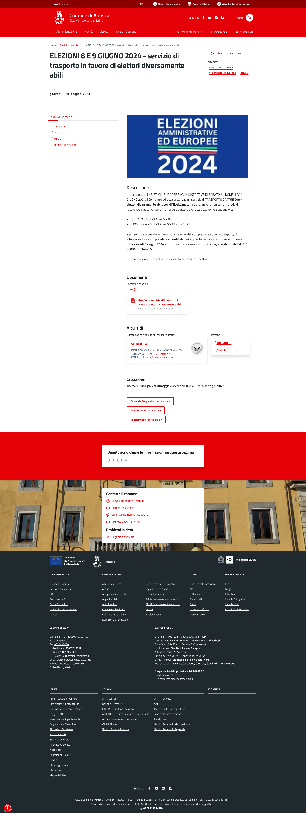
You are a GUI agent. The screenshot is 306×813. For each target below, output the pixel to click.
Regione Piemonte (61, 3)
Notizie (74, 45)
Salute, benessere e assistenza (162, 599)
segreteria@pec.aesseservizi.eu (176, 679)
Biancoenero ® (165, 804)
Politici (53, 614)
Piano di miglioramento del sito (66, 709)
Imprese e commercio (157, 589)
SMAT (157, 704)
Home (53, 45)
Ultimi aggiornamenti (61, 765)
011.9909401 (61, 640)
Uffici (52, 594)
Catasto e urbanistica (113, 609)
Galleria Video (232, 604)
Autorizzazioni (109, 604)
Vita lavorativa (153, 614)
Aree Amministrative (61, 589)
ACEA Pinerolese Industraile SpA (119, 719)
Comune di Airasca (89, 15)
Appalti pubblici (110, 599)
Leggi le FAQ (56, 714)
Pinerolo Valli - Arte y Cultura (169, 709)
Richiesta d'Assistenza (61, 729)
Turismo (149, 609)
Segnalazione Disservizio (63, 724)
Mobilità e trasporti (155, 594)
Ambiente (107, 589)
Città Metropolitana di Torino (86, 20)
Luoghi (228, 589)
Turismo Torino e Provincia (115, 729)
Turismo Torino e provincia (167, 714)
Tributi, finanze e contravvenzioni (163, 604)
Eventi (228, 584)
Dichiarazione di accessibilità (64, 704)
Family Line (160, 719)
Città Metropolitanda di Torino (118, 709)
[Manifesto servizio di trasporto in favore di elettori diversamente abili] (133, 300)
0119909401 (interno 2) (158, 354)
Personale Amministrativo (63, 609)
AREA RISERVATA (153, 808)
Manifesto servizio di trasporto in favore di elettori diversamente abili (159, 302)
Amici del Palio (110, 699)
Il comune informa (199, 609)
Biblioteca (195, 594)
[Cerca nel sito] (249, 18)
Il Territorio (230, 594)
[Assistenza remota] (226, 800)
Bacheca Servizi (58, 734)
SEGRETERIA (139, 344)
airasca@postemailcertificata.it (72, 656)
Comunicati (196, 599)
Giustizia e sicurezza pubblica (161, 584)
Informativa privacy (60, 744)
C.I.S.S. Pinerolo (110, 724)
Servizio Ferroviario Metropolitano (172, 724)
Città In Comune (214, 800)
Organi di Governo (59, 584)
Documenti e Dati (59, 599)
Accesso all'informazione (189, 32)
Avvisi (193, 604)
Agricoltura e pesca (112, 584)
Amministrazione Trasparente (65, 699)
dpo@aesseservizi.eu (173, 675)
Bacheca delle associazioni (204, 584)
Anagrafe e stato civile (114, 594)
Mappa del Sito (58, 775)
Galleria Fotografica (235, 599)
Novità (63, 45)
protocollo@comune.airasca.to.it (157, 357)
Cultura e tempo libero (114, 614)
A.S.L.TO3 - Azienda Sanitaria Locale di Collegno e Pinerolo (133, 714)
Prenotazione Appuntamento (65, 719)
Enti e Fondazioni (59, 604)
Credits (53, 760)
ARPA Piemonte (162, 699)
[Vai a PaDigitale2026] (236, 560)
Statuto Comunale (59, 739)
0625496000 (61, 644)
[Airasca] (59, 17)
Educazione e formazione (115, 619)
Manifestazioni (197, 614)
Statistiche (55, 770)
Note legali (55, 750)
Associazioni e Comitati (237, 609)
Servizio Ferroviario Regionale (169, 729)
